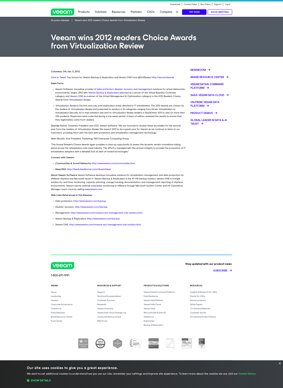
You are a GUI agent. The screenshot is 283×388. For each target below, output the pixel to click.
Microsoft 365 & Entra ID (155, 312)
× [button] (280, 363)
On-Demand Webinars (200, 308)
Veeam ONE (76, 96)
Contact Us (56, 308)
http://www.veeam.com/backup (89, 201)
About (53, 292)
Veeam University (105, 308)
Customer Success (106, 300)
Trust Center (56, 321)
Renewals (101, 304)
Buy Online (205, 4)
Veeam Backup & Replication (103, 93)
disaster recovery (124, 89)
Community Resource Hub (109, 317)
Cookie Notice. (247, 374)
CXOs (150, 11)
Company (166, 11)
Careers (54, 300)
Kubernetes (149, 321)
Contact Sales (190, 4)
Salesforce (149, 317)
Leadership (56, 296)
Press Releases (58, 312)
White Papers (196, 304)
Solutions (101, 11)
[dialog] (141, 374)
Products (84, 11)
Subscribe (220, 270)
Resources (118, 11)
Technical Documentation (109, 296)
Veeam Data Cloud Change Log (111, 312)
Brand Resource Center (62, 317)
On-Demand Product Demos (203, 317)
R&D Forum (102, 321)
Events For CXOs (197, 296)
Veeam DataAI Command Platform (159, 292)
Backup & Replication (153, 325)
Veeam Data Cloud (152, 304)
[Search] (177, 12)
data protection (105, 89)
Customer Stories (198, 312)
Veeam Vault (149, 308)
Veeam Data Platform (153, 300)
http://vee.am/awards (163, 77)
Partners (136, 11)
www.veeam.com (93, 189)
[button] (141, 380)
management (145, 89)
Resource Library (198, 300)
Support (217, 4)
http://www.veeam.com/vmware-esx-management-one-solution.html (106, 213)
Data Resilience (151, 296)
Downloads (175, 4)
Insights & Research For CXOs (203, 292)
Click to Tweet (58, 77)
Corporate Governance (62, 304)
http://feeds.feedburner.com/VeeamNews (89, 169)
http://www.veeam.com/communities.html (113, 163)
